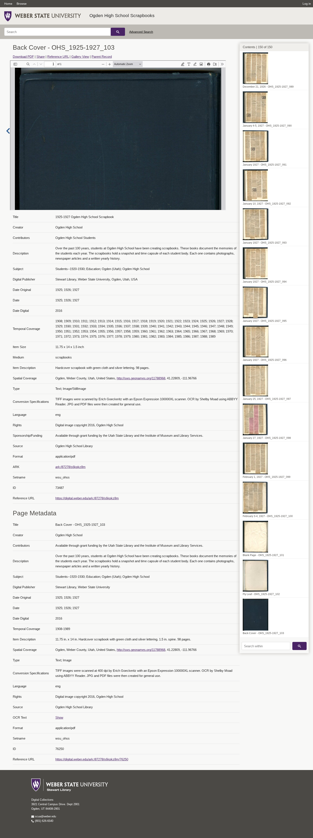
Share (40, 56)
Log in (307, 3)
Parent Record (102, 56)
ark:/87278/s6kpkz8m (70, 467)
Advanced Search (141, 31)
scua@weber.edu (45, 816)
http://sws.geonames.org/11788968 (141, 378)
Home (8, 3)
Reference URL (58, 56)
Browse (22, 3)
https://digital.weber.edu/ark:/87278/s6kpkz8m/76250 (91, 759)
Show (59, 717)
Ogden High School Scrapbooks (122, 15)
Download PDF (23, 56)
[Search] (118, 32)
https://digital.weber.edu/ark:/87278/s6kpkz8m (87, 498)
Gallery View (80, 56)
